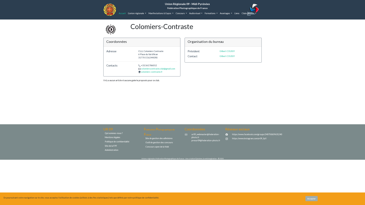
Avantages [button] (225, 13)
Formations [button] (210, 13)
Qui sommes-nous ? (114, 133)
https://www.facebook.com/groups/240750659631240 (257, 134)
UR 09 (108, 129)
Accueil (123, 13)
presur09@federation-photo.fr (205, 140)
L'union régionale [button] (136, 13)
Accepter (311, 198)
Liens (236, 13)
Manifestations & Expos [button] (160, 13)
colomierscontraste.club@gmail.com (158, 68)
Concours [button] (180, 13)
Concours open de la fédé (157, 146)
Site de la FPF (111, 146)
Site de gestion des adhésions (159, 138)
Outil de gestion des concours (159, 142)
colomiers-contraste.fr (152, 71)
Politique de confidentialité (117, 141)
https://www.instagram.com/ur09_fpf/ (249, 138)
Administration (111, 150)
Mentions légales (112, 137)
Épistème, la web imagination (206, 158)
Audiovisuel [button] (195, 13)
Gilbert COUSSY (227, 51)
